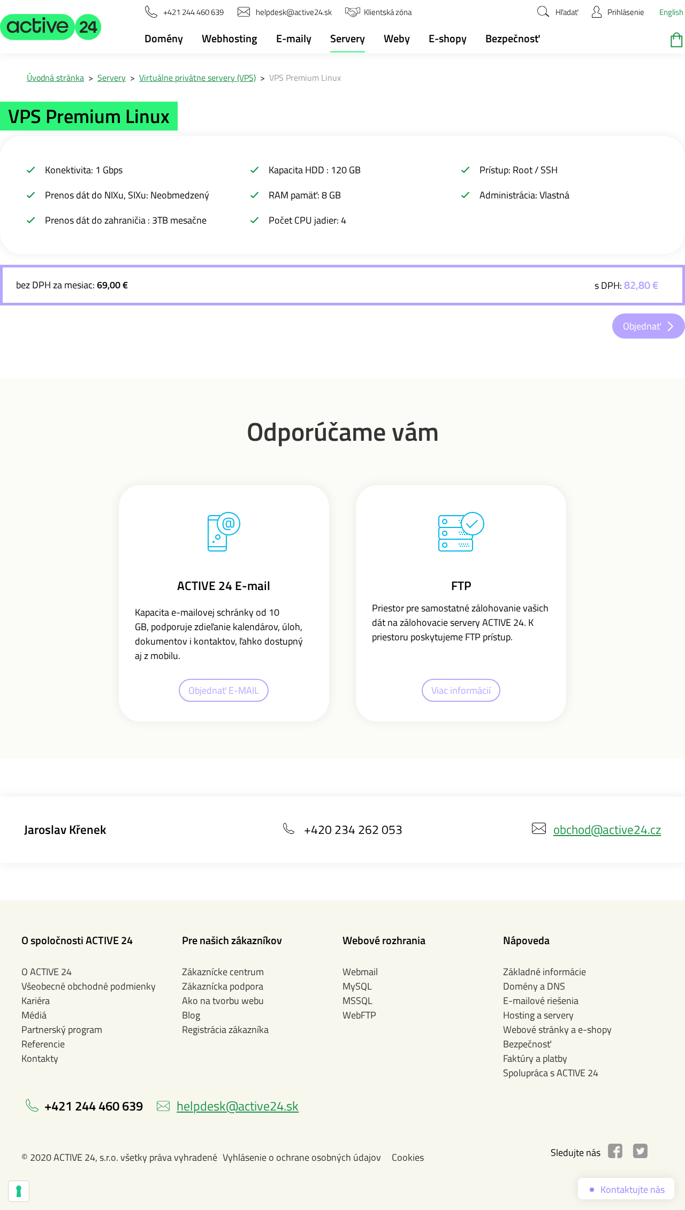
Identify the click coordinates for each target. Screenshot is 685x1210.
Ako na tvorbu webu (223, 1000)
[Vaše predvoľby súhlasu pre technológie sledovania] (19, 1191)
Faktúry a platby (535, 1058)
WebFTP (359, 1015)
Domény (163, 38)
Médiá (34, 1015)
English (671, 12)
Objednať (642, 326)
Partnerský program (61, 1029)
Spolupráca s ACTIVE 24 (550, 1073)
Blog (191, 1015)
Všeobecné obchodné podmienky (88, 986)
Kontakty (39, 1058)
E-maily (293, 38)
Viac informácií (461, 690)
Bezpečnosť (512, 38)
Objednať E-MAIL (223, 690)
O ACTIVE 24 (46, 971)
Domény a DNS (534, 986)
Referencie (43, 1044)
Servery (347, 38)
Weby (397, 38)
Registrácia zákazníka (225, 1029)
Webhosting (229, 38)
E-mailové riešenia (541, 1000)
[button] (51, 27)
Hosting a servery (538, 1015)
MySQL (357, 986)
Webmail (360, 971)
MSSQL (357, 1000)
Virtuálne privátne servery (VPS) (197, 77)
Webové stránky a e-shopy (557, 1029)
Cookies (408, 1157)
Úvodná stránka (55, 77)
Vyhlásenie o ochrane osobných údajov (302, 1157)
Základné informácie (544, 971)
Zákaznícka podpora (222, 986)
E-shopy (448, 38)
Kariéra (35, 1000)
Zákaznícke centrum (223, 971)
